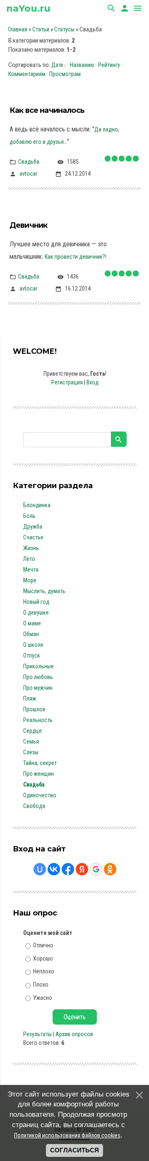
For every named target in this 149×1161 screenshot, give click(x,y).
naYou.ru (28, 8)
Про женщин (38, 773)
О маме (32, 623)
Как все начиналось (47, 110)
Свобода (34, 806)
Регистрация (67, 382)
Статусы (64, 29)
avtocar (28, 173)
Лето (29, 558)
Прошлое (34, 709)
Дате (57, 65)
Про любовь (38, 677)
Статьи (40, 29)
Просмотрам (65, 74)
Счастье (33, 537)
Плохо (40, 984)
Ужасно (42, 997)
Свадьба (28, 161)
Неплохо (43, 971)
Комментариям (27, 74)
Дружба (32, 526)
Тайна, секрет (40, 763)
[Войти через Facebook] (68, 869)
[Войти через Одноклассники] (110, 869)
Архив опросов (74, 1034)
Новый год (36, 601)
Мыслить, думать (44, 591)
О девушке (36, 612)
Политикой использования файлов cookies (67, 1135)
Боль (29, 516)
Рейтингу (109, 65)
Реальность (38, 720)
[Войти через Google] (96, 869)
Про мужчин (38, 687)
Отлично (43, 945)
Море (29, 580)
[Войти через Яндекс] (82, 869)
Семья (31, 741)
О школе (33, 644)
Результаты (37, 1034)
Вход (93, 382)
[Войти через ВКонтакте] (54, 869)
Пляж (29, 698)
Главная (17, 29)
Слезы (30, 752)
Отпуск (31, 655)
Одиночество (39, 795)
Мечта (30, 569)
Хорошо (43, 958)
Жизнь (31, 548)
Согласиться (74, 1150)
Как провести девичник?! (75, 256)
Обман (31, 634)
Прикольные (38, 666)
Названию (82, 65)
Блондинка (36, 505)
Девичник (28, 225)
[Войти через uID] (40, 869)
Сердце (32, 730)
